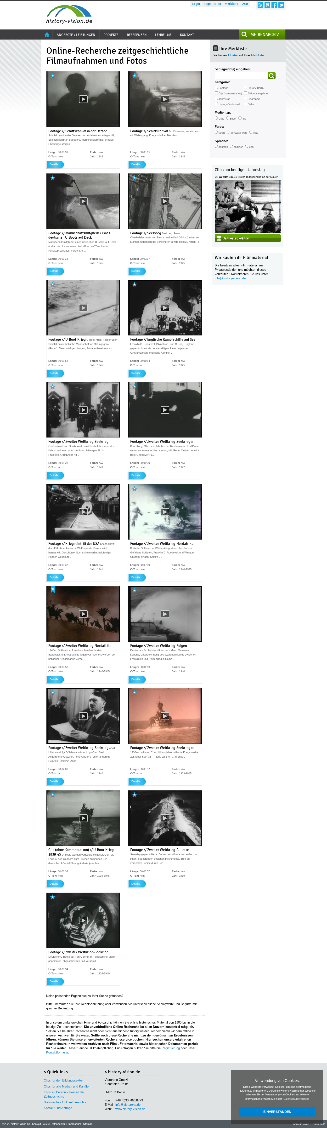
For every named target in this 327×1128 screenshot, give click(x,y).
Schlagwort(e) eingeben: (233, 69)
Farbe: (219, 126)
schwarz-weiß (239, 132)
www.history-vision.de (130, 1109)
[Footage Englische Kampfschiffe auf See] (165, 334)
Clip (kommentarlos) (230, 93)
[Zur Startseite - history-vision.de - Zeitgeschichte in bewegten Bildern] (66, 23)
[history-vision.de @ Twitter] (281, 5)
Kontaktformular (57, 1052)
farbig (222, 132)
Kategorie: (222, 82)
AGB (245, 4)
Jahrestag (224, 99)
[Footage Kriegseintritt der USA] (83, 538)
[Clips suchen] (272, 75)
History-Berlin (256, 87)
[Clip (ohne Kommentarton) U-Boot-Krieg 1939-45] (83, 844)
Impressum (74, 1123)
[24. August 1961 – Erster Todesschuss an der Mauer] (248, 232)
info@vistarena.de (128, 1104)
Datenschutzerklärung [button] (296, 1098)
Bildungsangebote (258, 93)
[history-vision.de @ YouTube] (267, 5)
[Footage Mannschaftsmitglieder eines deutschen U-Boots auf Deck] (83, 227)
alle (244, 118)
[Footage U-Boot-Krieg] (83, 334)
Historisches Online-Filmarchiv (65, 1102)
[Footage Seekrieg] (165, 227)
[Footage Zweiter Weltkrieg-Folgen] (165, 640)
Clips (221, 118)
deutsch (223, 146)
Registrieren (212, 4)
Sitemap (87, 1123)
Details (54, 164)
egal (255, 132)
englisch (238, 146)
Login (196, 4)
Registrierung (171, 1048)
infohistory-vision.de (230, 278)
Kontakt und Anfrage (58, 1108)
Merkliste (231, 4)
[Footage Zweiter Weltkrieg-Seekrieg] (83, 436)
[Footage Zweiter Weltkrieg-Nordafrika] (165, 538)
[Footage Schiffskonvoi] (165, 125)
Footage (223, 87)
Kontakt (36, 1123)
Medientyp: (223, 112)
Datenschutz (58, 1123)
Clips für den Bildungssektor (63, 1080)
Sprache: (221, 141)
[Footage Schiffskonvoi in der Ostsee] (83, 125)
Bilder (251, 104)
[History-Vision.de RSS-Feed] (260, 5)
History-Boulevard (229, 104)
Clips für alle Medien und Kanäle (66, 1086)
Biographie (254, 99)
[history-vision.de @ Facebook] (274, 5)
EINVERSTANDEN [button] (277, 1112)
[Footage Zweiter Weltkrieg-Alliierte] (165, 844)
